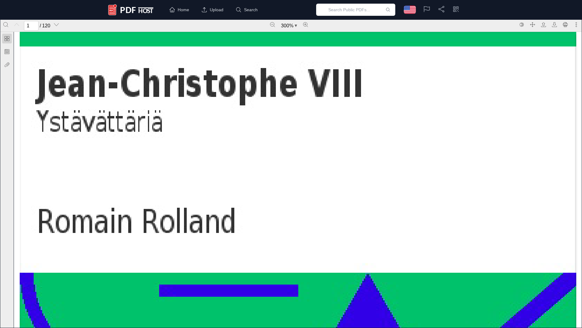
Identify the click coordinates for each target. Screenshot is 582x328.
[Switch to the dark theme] (522, 24)
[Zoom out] (272, 24)
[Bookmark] (7, 51)
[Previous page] (17, 24)
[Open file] (543, 24)
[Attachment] (7, 65)
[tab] (7, 39)
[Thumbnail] (7, 38)
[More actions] (576, 24)
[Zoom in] (305, 24)
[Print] (565, 24)
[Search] (6, 24)
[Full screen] (532, 24)
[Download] (554, 24)
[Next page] (56, 24)
